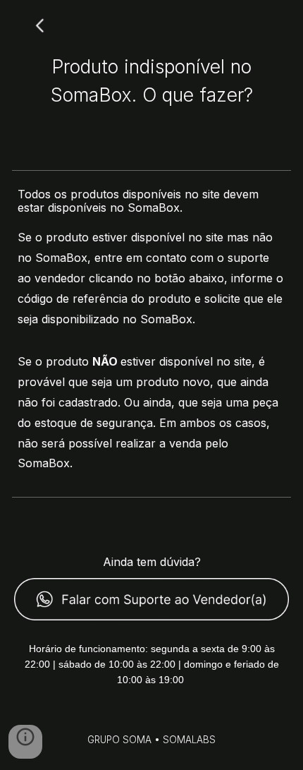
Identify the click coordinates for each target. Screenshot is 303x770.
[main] (152, 79)
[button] (25, 742)
